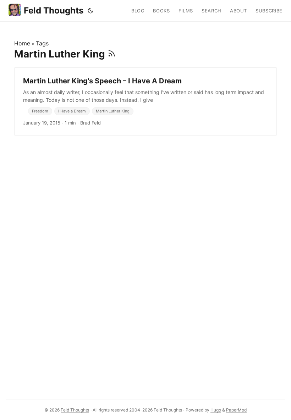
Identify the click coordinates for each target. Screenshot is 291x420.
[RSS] (112, 54)
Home (22, 43)
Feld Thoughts (53, 10)
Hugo (215, 410)
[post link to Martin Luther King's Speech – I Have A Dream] (145, 101)
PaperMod (236, 410)
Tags (42, 43)
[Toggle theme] (90, 10)
